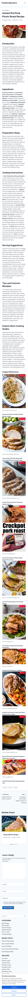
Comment (5, 861)
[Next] (24, 829)
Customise (14, 991)
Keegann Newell (7, 20)
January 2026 (6, 962)
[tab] (12, 844)
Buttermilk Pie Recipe (10, 835)
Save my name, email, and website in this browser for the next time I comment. (14, 903)
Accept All (14, 987)
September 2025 (6, 971)
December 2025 (6, 965)
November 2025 (6, 967)
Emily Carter (8, 837)
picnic (10, 787)
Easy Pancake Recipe (8, 941)
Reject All (14, 995)
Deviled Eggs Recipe (7, 951)
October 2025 (6, 969)
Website (5, 898)
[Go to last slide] (4, 829)
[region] (14, 986)
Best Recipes (5, 10)
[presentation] (14, 824)
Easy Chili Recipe (6, 946)
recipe (15, 787)
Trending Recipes (7, 934)
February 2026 (6, 960)
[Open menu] (25, 3)
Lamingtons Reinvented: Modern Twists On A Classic (21, 798)
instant (5, 787)
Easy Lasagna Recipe (8, 943)
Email (5, 891)
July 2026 (4, 958)
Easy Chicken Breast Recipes (10, 949)
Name (5, 884)
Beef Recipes (5, 923)
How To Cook (5, 932)
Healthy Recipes (6, 930)
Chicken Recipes (6, 927)
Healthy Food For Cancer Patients (7, 797)
